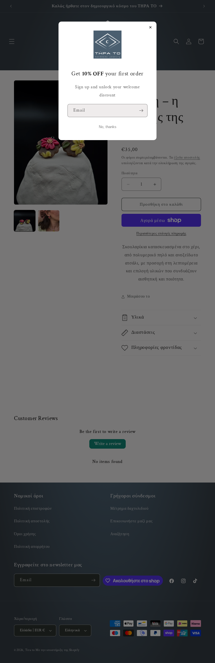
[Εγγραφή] (141, 110)
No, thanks (107, 127)
